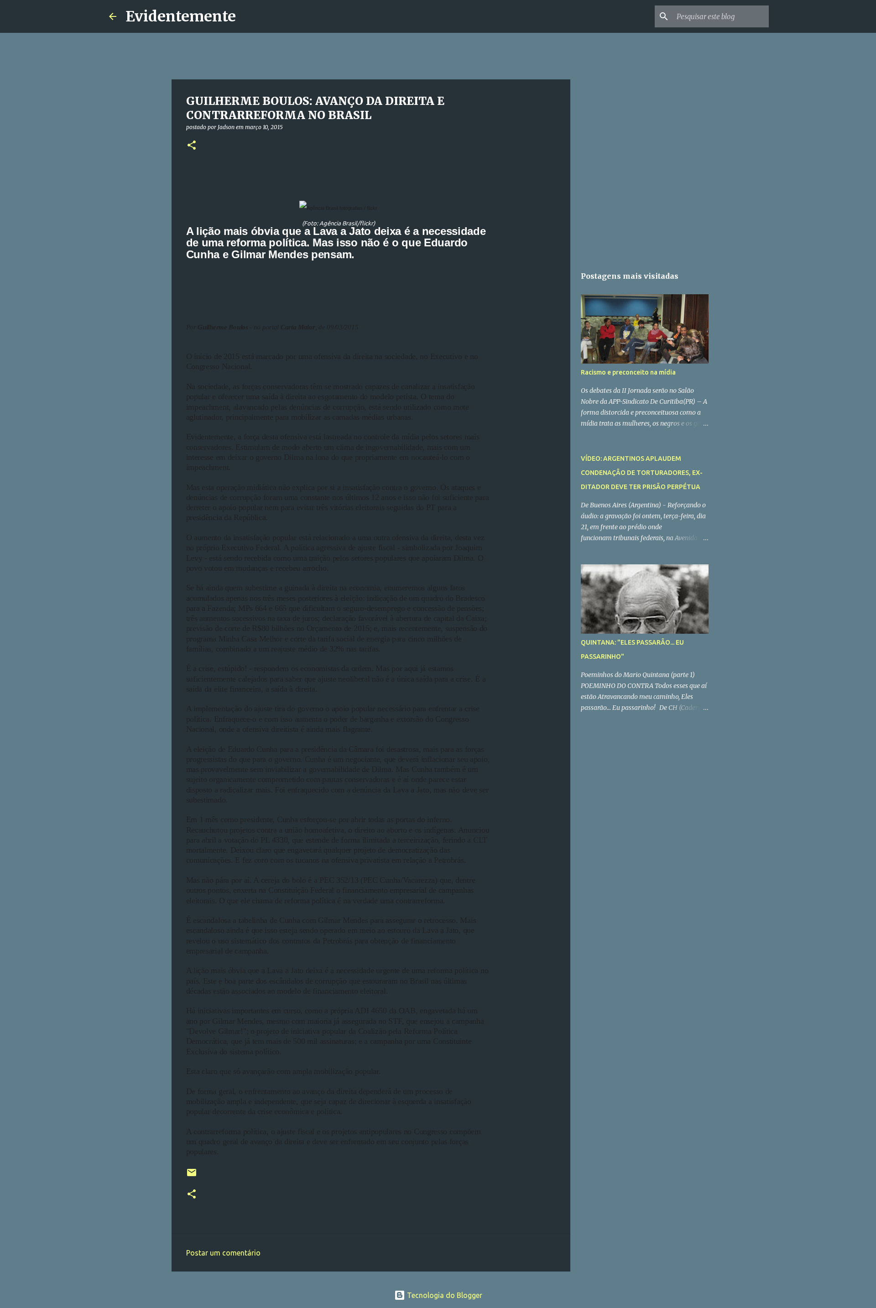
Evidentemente (180, 16)
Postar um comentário (223, 1253)
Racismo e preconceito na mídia (628, 372)
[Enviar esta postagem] (191, 1176)
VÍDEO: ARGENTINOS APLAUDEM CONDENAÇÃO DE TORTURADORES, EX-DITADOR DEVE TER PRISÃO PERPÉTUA (642, 472)
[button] (191, 146)
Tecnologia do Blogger (443, 1295)
